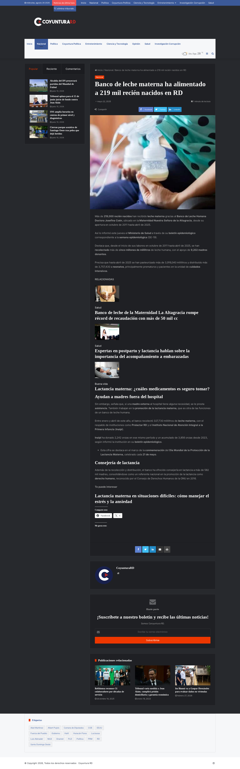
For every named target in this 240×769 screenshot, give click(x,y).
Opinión (136, 43)
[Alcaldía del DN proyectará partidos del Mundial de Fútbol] (39, 85)
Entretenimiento (166, 2)
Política (105, 2)
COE (90, 728)
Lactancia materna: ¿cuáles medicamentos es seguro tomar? (152, 388)
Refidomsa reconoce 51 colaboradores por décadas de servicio (109, 691)
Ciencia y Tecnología (144, 2)
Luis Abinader (37, 739)
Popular (33, 68)
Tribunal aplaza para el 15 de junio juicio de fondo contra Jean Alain (64, 99)
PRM (90, 739)
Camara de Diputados (74, 728)
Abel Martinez (37, 728)
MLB (50, 739)
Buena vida (101, 383)
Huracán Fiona (80, 733)
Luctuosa (95, 733)
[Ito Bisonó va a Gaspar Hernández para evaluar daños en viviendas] (192, 675)
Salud (211, 2)
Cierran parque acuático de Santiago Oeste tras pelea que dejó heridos (64, 130)
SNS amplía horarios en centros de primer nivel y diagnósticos (62, 115)
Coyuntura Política (121, 2)
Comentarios (73, 68)
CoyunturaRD (125, 568)
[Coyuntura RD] (54, 22)
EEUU (99, 728)
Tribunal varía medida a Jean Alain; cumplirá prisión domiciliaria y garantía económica (152, 691)
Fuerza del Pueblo (39, 733)
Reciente (52, 68)
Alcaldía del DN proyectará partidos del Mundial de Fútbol (63, 84)
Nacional (93, 2)
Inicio (83, 2)
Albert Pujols (53, 728)
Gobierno (56, 733)
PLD (70, 739)
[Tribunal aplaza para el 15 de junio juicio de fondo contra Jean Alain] (39, 101)
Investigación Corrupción (192, 2)
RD (98, 739)
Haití (66, 733)
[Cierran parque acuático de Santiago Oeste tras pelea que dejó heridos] (39, 132)
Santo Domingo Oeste (40, 744)
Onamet (60, 739)
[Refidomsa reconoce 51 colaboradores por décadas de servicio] (112, 675)
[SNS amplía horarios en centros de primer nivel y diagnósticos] (39, 116)
